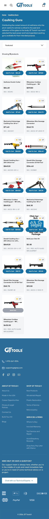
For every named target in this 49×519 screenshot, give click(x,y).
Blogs (4, 422)
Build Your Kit (7, 417)
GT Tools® (28, 514)
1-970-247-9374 (12, 361)
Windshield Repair (34, 395)
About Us (5, 391)
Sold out (13, 310)
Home (4, 15)
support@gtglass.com (14, 368)
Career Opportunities (10, 400)
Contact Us (6, 412)
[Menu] (5, 5)
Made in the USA (8, 395)
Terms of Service (33, 405)
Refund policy (32, 410)
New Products (32, 391)
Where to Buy (32, 422)
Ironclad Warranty (34, 427)
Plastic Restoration (34, 400)
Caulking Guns (13, 15)
